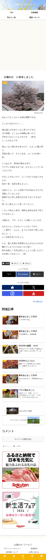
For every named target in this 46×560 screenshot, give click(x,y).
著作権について (12, 552)
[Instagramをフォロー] (12, 293)
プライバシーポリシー (12, 548)
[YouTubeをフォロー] (33, 293)
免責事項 (34, 548)
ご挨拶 (7, 263)
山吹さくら (17, 263)
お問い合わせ (34, 552)
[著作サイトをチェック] (12, 287)
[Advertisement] (23, 46)
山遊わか (28, 263)
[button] (37, 274)
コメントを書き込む (23, 439)
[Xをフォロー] (33, 287)
